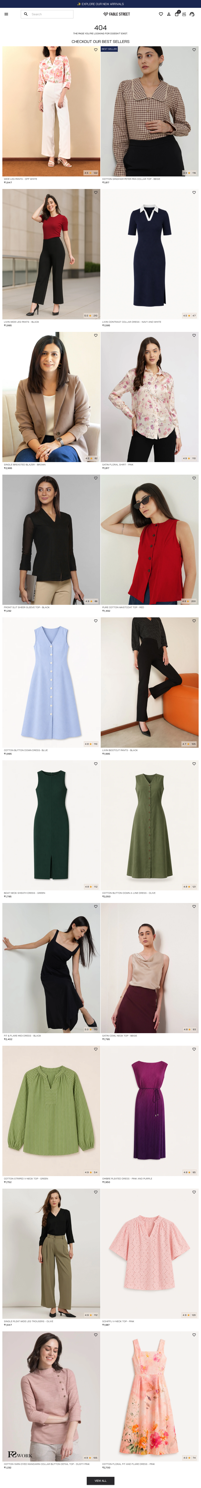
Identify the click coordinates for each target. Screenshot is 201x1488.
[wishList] (161, 14)
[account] (169, 14)
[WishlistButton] (95, 49)
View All (101, 1481)
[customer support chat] (192, 14)
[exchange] (184, 14)
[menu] (6, 14)
